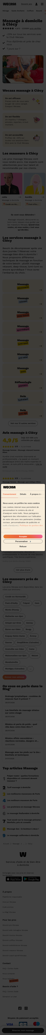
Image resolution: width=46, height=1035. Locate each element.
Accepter (23, 536)
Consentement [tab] (9, 494)
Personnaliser (21, 541)
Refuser (23, 546)
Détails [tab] (23, 494)
